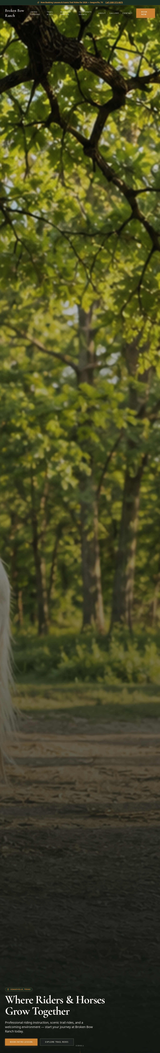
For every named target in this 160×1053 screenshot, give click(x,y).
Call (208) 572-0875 (114, 2)
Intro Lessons (35, 13)
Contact (127, 13)
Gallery (114, 13)
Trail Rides (50, 13)
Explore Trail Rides (56, 1042)
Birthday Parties (65, 13)
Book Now (144, 13)
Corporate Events (85, 13)
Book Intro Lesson (21, 1042)
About (102, 13)
